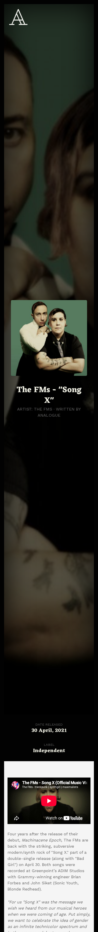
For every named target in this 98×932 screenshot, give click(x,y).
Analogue (49, 415)
